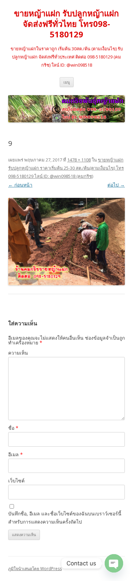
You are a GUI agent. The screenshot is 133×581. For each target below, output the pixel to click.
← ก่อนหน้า (20, 185)
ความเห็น (18, 352)
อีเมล (15, 454)
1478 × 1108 (79, 160)
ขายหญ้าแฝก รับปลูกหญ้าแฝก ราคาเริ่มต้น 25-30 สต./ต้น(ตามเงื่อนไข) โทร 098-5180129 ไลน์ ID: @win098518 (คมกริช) (66, 168)
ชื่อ (13, 428)
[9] (66, 241)
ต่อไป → (116, 185)
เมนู (66, 82)
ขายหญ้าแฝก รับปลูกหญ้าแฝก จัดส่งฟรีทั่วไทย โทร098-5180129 (66, 24)
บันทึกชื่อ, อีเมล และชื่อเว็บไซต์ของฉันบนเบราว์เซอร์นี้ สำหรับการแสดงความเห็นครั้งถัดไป (64, 517)
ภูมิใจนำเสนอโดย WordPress (35, 568)
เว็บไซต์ (16, 480)
